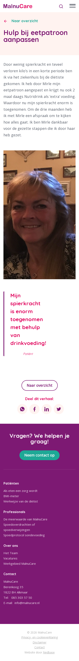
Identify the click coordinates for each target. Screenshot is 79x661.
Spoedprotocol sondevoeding (24, 535)
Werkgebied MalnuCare (19, 563)
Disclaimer (39, 642)
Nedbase (49, 652)
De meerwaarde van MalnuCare (25, 519)
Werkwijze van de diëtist (20, 501)
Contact (39, 647)
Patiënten (11, 483)
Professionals (14, 511)
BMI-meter (11, 496)
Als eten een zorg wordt (20, 491)
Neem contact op (39, 455)
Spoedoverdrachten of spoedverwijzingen (19, 527)
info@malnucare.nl (27, 603)
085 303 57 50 (21, 597)
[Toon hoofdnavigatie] (72, 6)
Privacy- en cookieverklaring (39, 637)
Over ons (10, 545)
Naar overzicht (25, 21)
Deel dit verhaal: (39, 398)
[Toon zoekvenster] (61, 6)
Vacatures (10, 558)
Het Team (10, 553)
